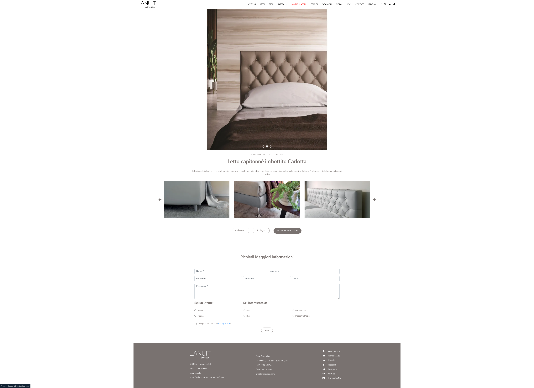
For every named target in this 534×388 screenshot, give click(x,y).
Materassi (282, 4)
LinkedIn (331, 360)
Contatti (359, 4)
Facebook (332, 365)
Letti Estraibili (300, 311)
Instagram (332, 369)
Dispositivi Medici (302, 316)
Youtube (331, 374)
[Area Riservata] (394, 4)
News (348, 4)
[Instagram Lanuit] (385, 4)
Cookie (10, 386)
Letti (262, 4)
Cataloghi (327, 4)
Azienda (252, 4)
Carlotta (279, 155)
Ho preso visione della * (215, 324)
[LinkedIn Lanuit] (390, 4)
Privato (200, 311)
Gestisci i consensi (22, 386)
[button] (264, 146)
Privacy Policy (224, 324)
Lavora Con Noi (334, 378)
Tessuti (314, 4)
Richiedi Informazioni (287, 230)
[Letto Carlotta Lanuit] (267, 75)
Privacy (3, 386)
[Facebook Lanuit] (381, 4)
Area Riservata (334, 351)
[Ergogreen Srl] (147, 5)
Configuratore (298, 4)
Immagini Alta (334, 356)
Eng (374, 4)
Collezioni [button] (239, 230)
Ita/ (370, 4)
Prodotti (261, 155)
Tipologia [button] (260, 230)
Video (339, 4)
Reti (271, 4)
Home (253, 155)
